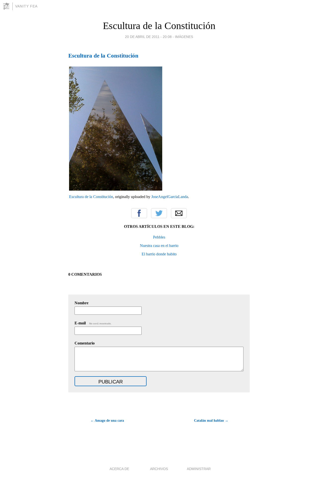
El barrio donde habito (159, 254)
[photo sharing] (115, 189)
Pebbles (159, 237)
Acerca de (119, 469)
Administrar (199, 469)
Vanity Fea (26, 6)
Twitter (159, 213)
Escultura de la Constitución (159, 25)
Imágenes (184, 37)
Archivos (159, 469)
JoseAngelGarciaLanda (169, 197)
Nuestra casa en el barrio (159, 245)
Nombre (81, 303)
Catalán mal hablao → (211, 420)
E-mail (93, 323)
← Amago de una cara (107, 420)
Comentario (85, 343)
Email (179, 213)
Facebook (139, 213)
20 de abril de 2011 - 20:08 (148, 37)
